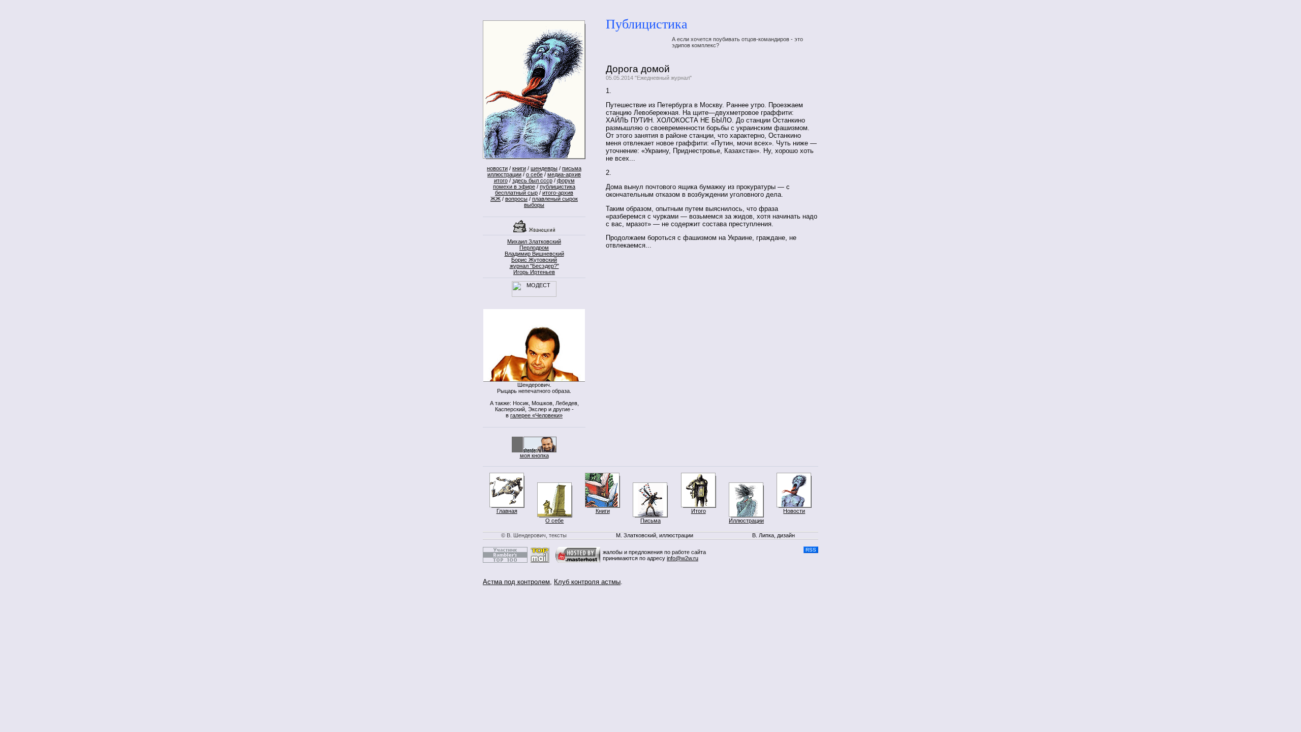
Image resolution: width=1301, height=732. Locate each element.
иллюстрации (504, 174)
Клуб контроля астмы (587, 582)
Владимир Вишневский (534, 254)
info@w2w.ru (682, 558)
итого (501, 180)
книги (519, 168)
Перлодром (534, 248)
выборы (534, 205)
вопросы (516, 199)
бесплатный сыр (516, 193)
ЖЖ (495, 199)
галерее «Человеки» (536, 415)
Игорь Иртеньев (534, 272)
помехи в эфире (514, 187)
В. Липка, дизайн (773, 535)
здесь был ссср (532, 180)
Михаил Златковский (534, 241)
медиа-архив (564, 174)
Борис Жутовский (534, 260)
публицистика (557, 187)
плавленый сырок (555, 199)
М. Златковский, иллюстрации (654, 535)
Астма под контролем (516, 582)
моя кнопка (534, 455)
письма (571, 168)
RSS (811, 550)
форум (566, 180)
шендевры (544, 168)
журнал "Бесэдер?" (534, 266)
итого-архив (557, 193)
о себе (534, 174)
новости (497, 168)
